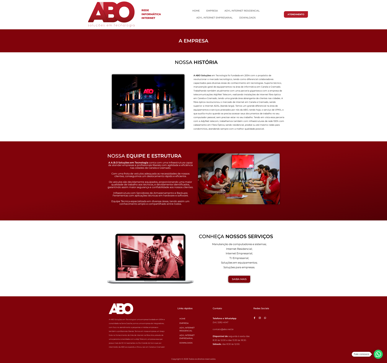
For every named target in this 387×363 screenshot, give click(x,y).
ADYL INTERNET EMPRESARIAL (214, 17)
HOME (196, 10)
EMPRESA (212, 10)
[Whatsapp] (265, 318)
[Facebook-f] (254, 318)
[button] (378, 354)
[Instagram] (260, 318)
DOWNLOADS (247, 17)
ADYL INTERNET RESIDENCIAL (242, 10)
